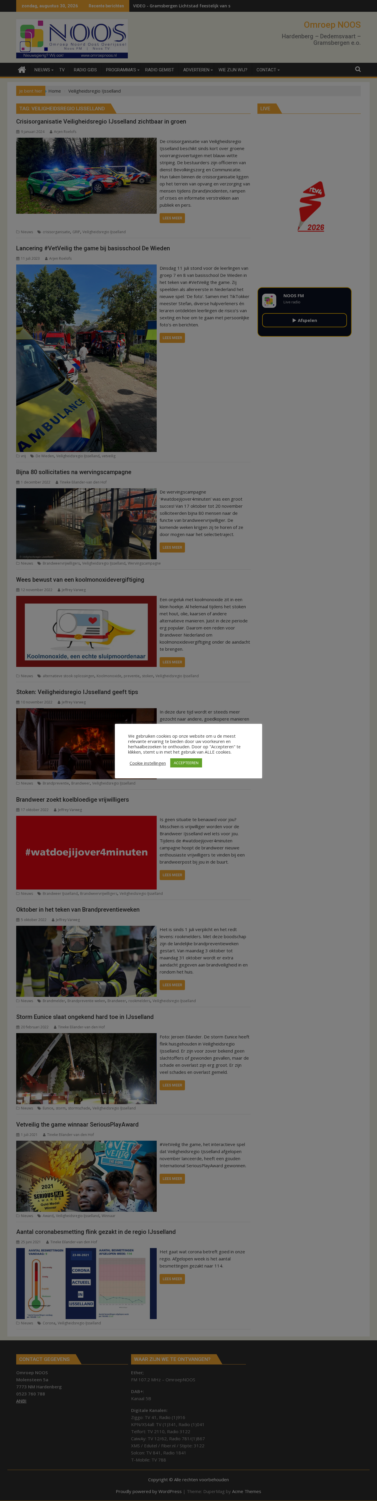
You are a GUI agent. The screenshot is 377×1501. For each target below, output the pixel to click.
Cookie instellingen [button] (148, 763)
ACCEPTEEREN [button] (186, 762)
